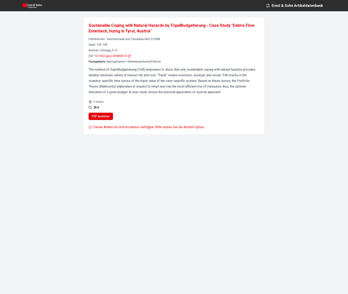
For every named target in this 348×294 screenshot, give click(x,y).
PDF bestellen (101, 116)
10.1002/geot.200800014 (110, 56)
